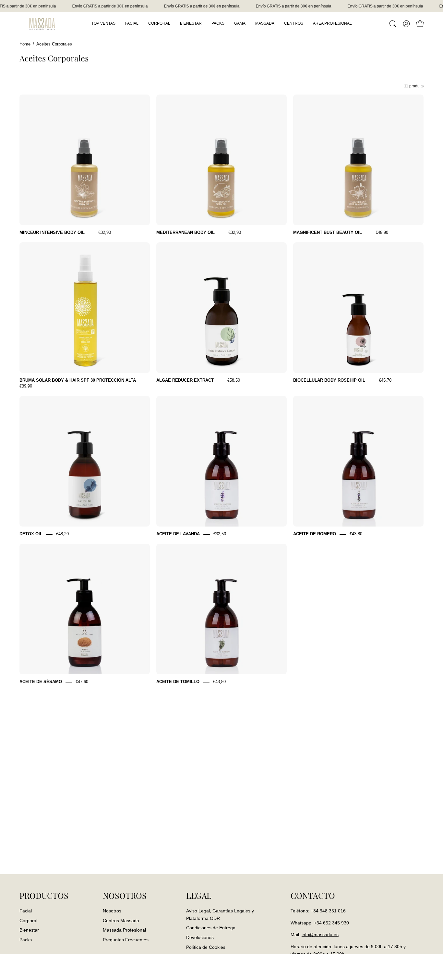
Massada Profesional (124, 930)
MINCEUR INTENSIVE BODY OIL (52, 232)
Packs (25, 939)
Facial (25, 910)
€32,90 (104, 232)
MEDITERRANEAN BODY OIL (185, 232)
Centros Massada (121, 920)
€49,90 (382, 232)
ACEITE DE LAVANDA (178, 534)
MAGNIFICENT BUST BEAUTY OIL (327, 232)
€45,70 (385, 380)
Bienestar (29, 930)
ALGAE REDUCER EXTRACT (185, 380)
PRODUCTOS (43, 895)
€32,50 (219, 534)
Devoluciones (200, 937)
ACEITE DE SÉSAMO (40, 682)
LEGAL (198, 895)
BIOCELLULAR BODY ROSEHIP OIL (329, 380)
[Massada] (42, 23)
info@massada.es (320, 934)
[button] (393, 24)
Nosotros (112, 910)
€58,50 (233, 380)
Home (24, 44)
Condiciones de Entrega (210, 927)
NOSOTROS (125, 895)
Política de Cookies (205, 946)
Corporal (28, 920)
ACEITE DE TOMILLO (177, 682)
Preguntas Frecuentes (126, 939)
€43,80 (356, 534)
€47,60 (82, 682)
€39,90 (25, 386)
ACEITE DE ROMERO (314, 534)
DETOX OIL (30, 534)
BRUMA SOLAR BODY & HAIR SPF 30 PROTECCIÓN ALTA (77, 380)
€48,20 (62, 534)
